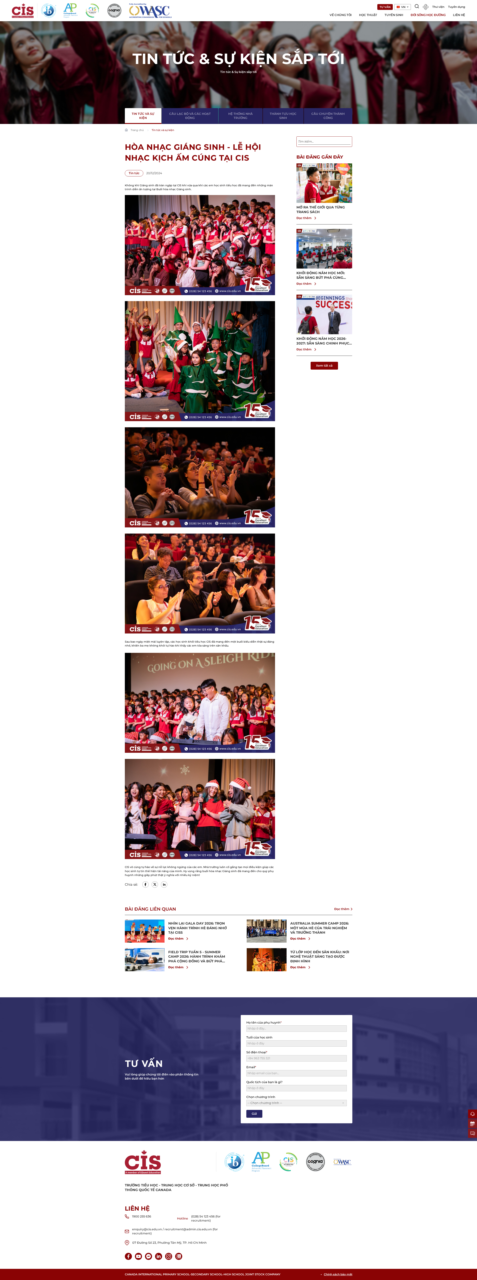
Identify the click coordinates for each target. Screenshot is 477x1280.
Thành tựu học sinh (283, 116)
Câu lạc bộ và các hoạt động (190, 116)
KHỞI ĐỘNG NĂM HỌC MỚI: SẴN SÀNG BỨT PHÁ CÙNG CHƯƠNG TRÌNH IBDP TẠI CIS (322, 275)
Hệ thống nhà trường (240, 116)
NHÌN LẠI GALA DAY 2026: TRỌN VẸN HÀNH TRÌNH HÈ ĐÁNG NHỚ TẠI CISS (197, 928)
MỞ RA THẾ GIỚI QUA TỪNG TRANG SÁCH (320, 209)
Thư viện (438, 7)
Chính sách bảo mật (338, 1274)
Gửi (254, 1113)
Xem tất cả (324, 365)
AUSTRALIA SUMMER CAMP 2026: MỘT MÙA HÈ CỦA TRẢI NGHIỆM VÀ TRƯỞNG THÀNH (319, 928)
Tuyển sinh (394, 15)
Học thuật (368, 15)
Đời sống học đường (428, 15)
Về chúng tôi (341, 15)
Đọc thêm (304, 218)
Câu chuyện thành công (328, 116)
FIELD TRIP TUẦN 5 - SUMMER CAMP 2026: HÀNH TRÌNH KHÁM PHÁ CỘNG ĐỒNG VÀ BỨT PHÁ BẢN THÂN (196, 957)
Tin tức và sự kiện (143, 116)
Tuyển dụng (456, 7)
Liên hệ (459, 15)
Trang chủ (137, 130)
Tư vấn (385, 7)
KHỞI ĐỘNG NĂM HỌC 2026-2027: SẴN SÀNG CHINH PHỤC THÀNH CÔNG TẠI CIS (322, 341)
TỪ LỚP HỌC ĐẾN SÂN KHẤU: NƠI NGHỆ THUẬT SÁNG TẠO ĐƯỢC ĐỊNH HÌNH (319, 956)
